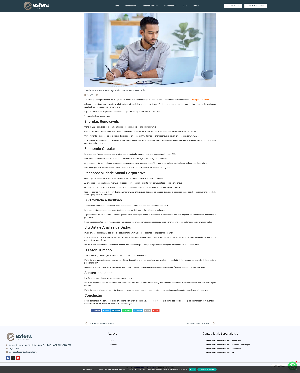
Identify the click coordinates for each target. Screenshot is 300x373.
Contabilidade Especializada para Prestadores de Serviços (227, 345)
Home (116, 6)
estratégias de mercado (199, 100)
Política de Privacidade (207, 369)
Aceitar (192, 369)
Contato (196, 6)
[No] (296, 369)
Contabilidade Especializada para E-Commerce (223, 349)
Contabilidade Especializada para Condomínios (223, 341)
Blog (185, 6)
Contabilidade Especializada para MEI (219, 353)
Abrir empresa (130, 6)
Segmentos (169, 6)
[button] (96, 310)
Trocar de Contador (150, 6)
